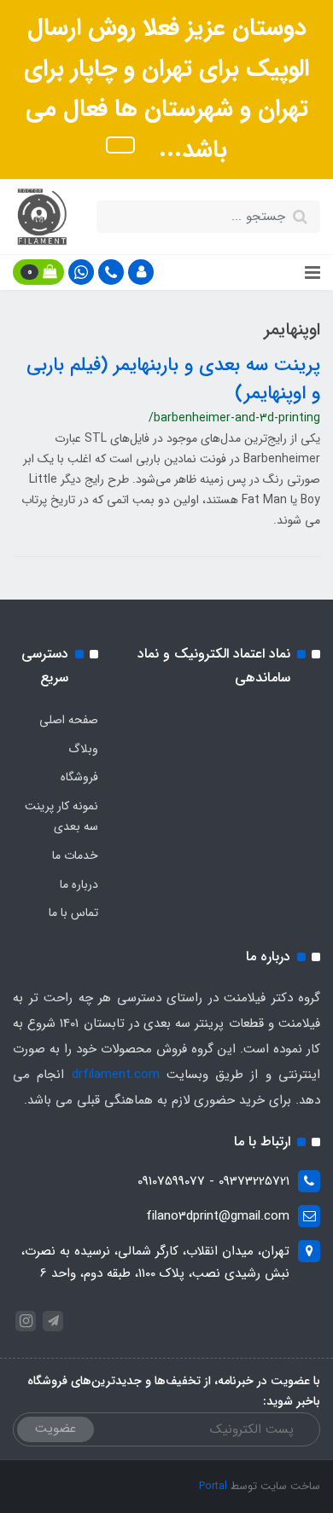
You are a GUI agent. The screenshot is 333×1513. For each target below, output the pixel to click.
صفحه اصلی (68, 719)
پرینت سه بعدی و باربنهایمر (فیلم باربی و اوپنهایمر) (173, 379)
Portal (213, 1486)
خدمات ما (75, 855)
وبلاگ (83, 748)
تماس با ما (73, 912)
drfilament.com (116, 1074)
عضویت (55, 1428)
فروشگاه (79, 777)
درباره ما (79, 884)
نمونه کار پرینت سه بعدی (61, 816)
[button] (141, 272)
